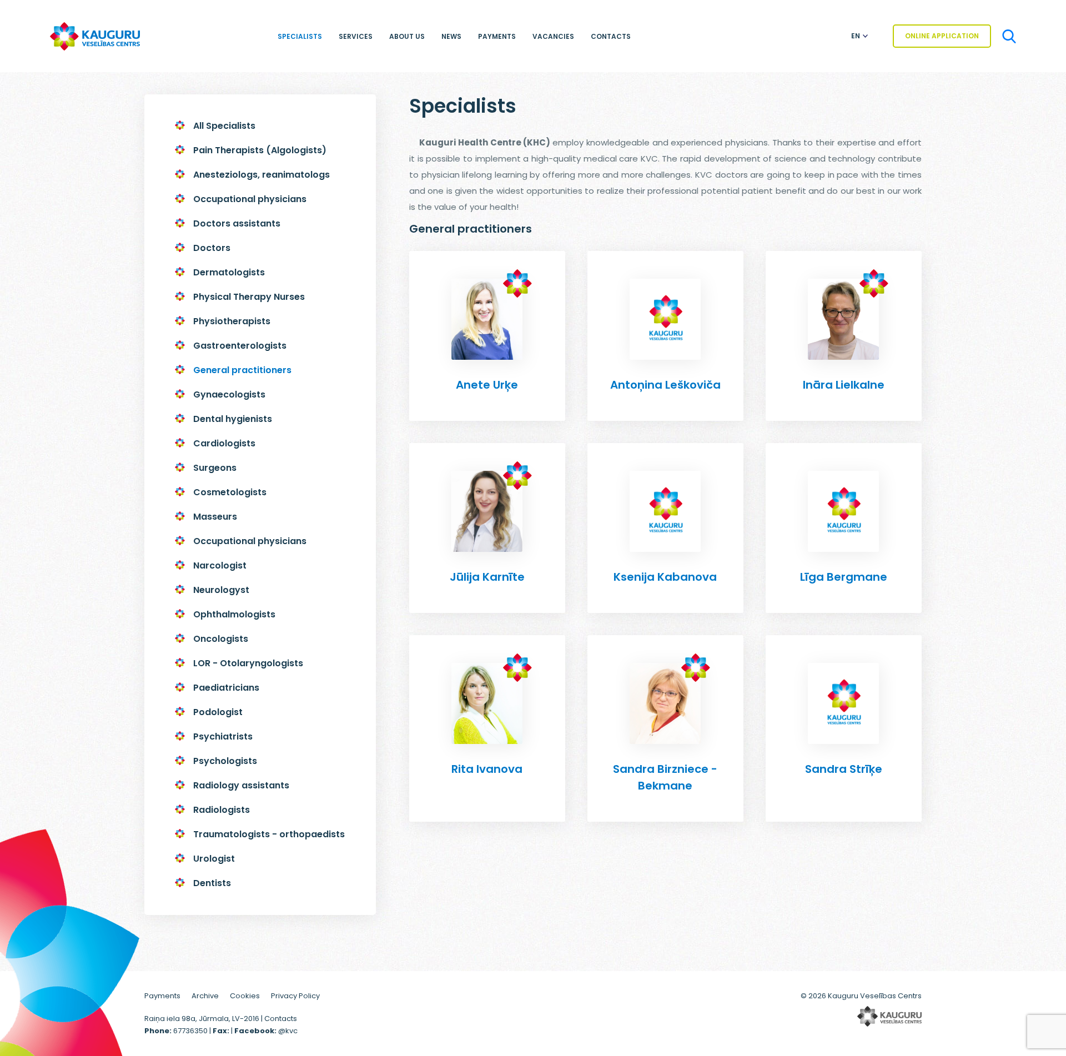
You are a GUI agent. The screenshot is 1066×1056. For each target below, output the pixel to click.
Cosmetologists (229, 492)
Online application (942, 36)
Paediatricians (226, 687)
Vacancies (553, 36)
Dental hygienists (232, 419)
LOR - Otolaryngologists (248, 663)
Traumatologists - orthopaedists (269, 834)
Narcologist (220, 565)
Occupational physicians (249, 199)
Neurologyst (221, 590)
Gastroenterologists (239, 345)
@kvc (288, 1030)
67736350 (190, 1030)
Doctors (211, 248)
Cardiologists (224, 443)
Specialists (300, 36)
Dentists (212, 883)
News (451, 36)
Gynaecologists (229, 394)
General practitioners (242, 370)
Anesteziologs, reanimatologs (261, 174)
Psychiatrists (223, 736)
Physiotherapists (231, 321)
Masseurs (215, 516)
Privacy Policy (295, 995)
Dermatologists (229, 272)
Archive (205, 995)
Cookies (245, 995)
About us (407, 36)
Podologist (218, 712)
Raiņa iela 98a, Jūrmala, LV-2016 (202, 1018)
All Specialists (224, 125)
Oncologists (220, 638)
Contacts (611, 36)
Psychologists (225, 761)
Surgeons (215, 467)
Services (356, 36)
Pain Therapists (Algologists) (259, 150)
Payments (497, 36)
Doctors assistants (236, 223)
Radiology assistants (241, 785)
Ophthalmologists (234, 614)
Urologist (214, 858)
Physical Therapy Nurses (249, 296)
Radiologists (221, 809)
